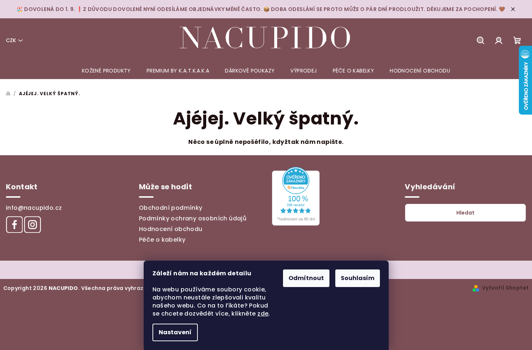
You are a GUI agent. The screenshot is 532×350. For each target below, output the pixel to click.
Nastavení (175, 332)
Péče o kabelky (162, 239)
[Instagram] (32, 224)
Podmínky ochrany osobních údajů (192, 218)
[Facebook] (14, 224)
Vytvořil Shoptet (505, 287)
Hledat (465, 212)
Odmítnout (306, 278)
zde (262, 313)
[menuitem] (106, 70)
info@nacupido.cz (34, 208)
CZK (11, 40)
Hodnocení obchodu (171, 229)
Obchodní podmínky (171, 208)
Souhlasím (357, 278)
